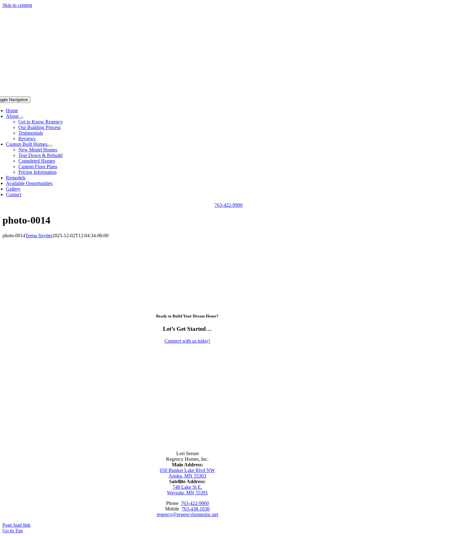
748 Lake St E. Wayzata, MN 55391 (187, 489)
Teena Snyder (38, 235)
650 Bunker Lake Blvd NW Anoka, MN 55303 (187, 473)
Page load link (16, 525)
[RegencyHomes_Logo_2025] (187, 429)
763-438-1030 (196, 508)
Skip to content (17, 5)
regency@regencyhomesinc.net (187, 514)
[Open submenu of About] (20, 118)
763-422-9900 (195, 503)
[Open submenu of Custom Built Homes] (49, 146)
